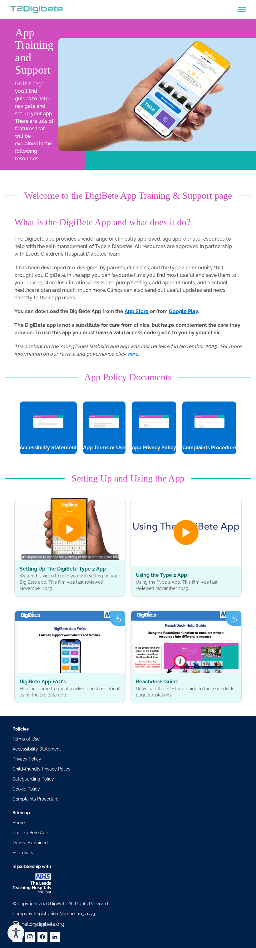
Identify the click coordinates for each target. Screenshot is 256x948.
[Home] (36, 9)
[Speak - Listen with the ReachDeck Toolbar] (15, 932)
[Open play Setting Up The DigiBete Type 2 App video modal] (70, 529)
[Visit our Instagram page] (30, 937)
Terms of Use (26, 738)
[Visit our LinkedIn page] (55, 937)
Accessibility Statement (36, 748)
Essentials (22, 852)
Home (18, 822)
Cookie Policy (26, 788)
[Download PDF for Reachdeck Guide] (186, 642)
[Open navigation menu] (242, 9)
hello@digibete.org (43, 924)
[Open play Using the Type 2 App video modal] (186, 532)
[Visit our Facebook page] (42, 937)
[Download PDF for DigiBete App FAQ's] (70, 642)
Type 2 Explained (30, 842)
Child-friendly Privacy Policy (41, 768)
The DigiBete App (30, 832)
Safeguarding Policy (33, 778)
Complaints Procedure (35, 798)
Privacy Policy (26, 758)
